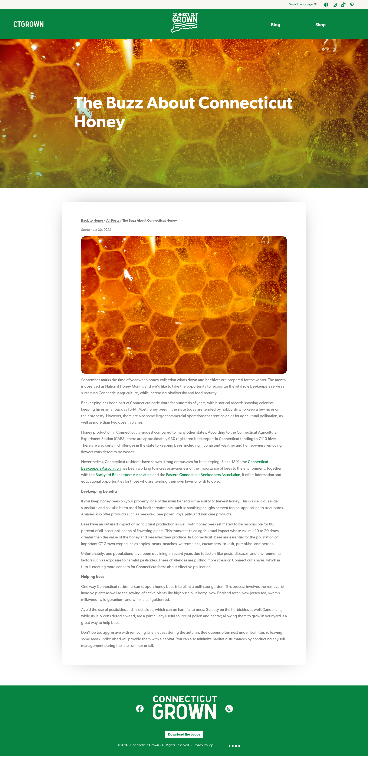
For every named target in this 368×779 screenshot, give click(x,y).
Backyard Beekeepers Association (124, 475)
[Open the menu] (350, 23)
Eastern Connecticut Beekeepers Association (203, 475)
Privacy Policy (203, 745)
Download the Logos (184, 734)
